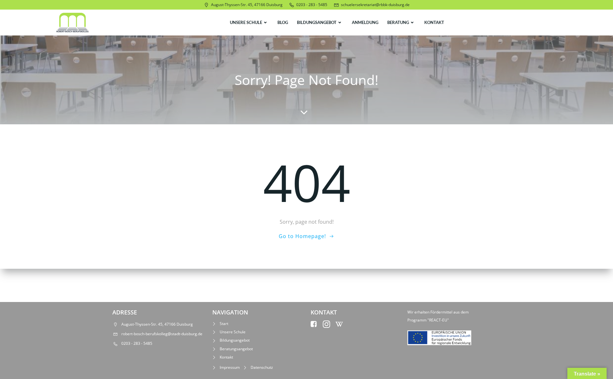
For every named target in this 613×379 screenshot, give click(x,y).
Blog (282, 22)
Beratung (398, 22)
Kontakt (434, 22)
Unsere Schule (246, 22)
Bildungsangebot (317, 22)
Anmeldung (365, 22)
